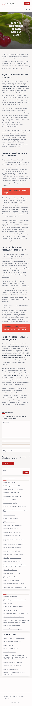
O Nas (10, 696)
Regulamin (6, 698)
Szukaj (4, 470)
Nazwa (5, 441)
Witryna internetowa (8, 451)
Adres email (6, 446)
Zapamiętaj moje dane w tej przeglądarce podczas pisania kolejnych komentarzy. (16, 457)
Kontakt (27, 3)
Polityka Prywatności (18, 696)
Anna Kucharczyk (12, 39)
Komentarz (6, 423)
